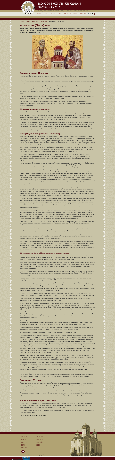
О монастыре (53, 14)
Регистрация (39, 439)
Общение (75, 14)
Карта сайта (39, 442)
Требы (60, 14)
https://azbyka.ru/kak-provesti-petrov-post (33, 415)
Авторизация (40, 436)
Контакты (83, 14)
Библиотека (67, 14)
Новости (45, 14)
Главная (38, 14)
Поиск (38, 445)
